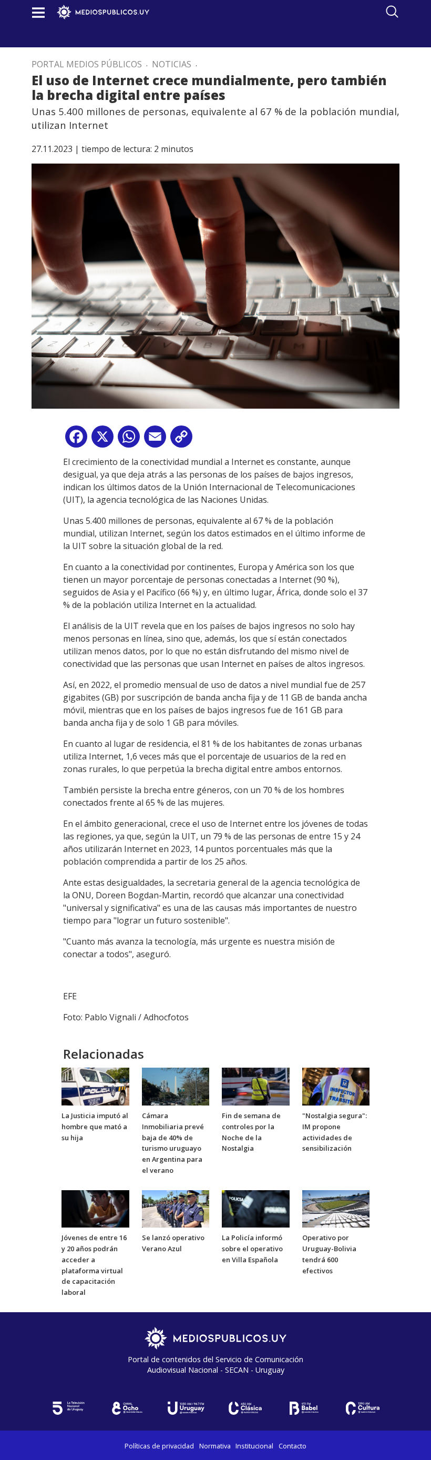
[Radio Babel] (304, 1408)
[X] (102, 440)
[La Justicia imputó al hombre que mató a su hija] (95, 1086)
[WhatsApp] (129, 440)
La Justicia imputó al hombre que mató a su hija (94, 1126)
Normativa (215, 1446)
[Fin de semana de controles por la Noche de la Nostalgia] (256, 1086)
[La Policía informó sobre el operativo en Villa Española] (256, 1208)
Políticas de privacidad (159, 1446)
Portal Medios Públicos (87, 64)
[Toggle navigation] (38, 12)
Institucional (254, 1446)
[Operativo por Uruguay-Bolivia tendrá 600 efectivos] (336, 1208)
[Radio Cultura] (362, 1408)
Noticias (171, 64)
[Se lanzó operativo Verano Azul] (176, 1208)
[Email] (155, 440)
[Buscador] (392, 11)
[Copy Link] (181, 440)
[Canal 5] (68, 1408)
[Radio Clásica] (245, 1408)
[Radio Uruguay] (186, 1408)
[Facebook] (76, 440)
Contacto (292, 1446)
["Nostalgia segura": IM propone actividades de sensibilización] (336, 1086)
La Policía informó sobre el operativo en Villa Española (252, 1248)
